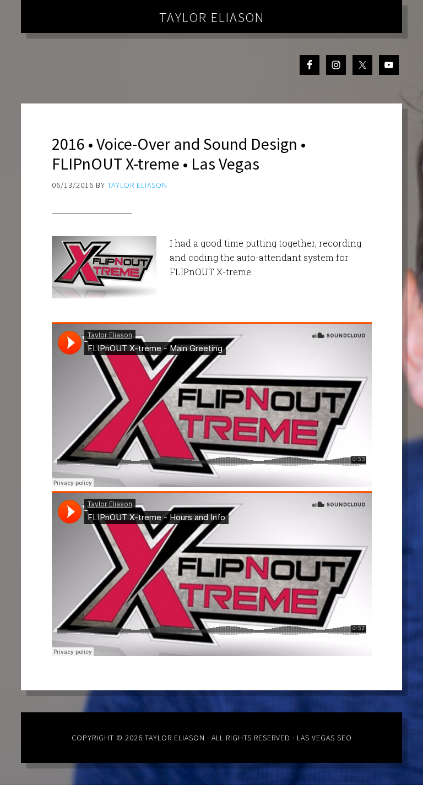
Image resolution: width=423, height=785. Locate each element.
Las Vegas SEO (324, 738)
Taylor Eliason (211, 17)
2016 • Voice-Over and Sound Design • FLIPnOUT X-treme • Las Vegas (179, 153)
